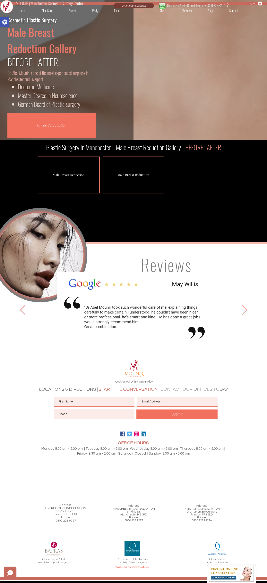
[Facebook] (122, 434)
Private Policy (144, 381)
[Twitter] (129, 434)
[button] (238, 10)
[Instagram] (136, 434)
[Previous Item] (23, 310)
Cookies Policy (124, 381)
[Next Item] (244, 310)
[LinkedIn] (143, 434)
